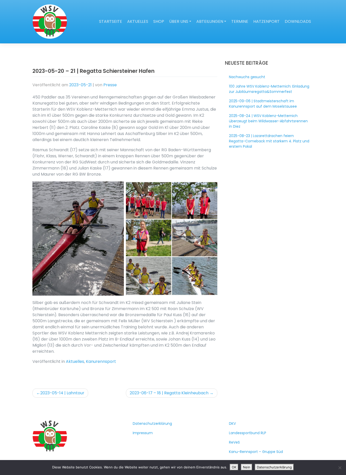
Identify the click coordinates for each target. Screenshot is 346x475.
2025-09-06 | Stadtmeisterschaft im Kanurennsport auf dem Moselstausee (263, 103)
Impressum (143, 432)
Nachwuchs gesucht (247, 76)
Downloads (298, 21)
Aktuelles (137, 21)
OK (234, 467)
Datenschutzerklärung (152, 423)
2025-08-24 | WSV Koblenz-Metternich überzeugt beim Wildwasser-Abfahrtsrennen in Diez (268, 121)
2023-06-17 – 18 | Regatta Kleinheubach (169, 393)
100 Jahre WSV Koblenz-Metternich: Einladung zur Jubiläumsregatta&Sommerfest (269, 89)
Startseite (110, 21)
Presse (110, 85)
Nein (246, 467)
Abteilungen (209, 21)
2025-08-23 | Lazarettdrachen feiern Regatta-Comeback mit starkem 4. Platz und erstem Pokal (269, 141)
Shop (158, 21)
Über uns (178, 21)
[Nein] (339, 467)
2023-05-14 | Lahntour (62, 393)
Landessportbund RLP (247, 432)
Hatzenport (266, 21)
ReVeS (234, 442)
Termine (239, 21)
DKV (232, 423)
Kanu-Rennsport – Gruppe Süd (256, 451)
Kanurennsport (101, 361)
